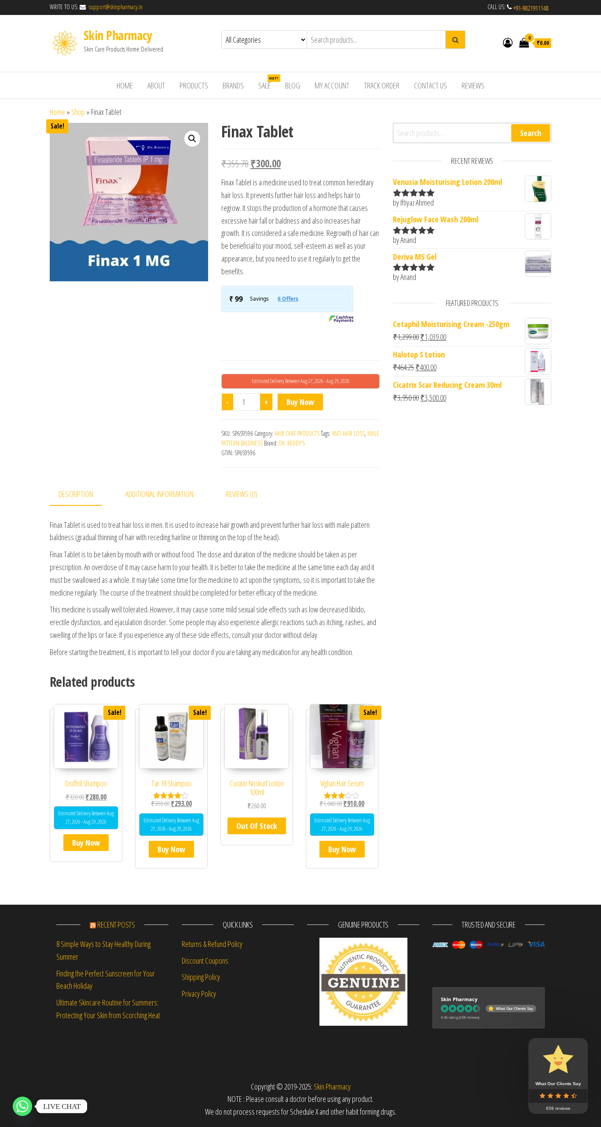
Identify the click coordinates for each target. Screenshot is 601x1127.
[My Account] (508, 42)
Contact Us (430, 85)
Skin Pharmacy (118, 35)
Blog (292, 85)
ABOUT (156, 85)
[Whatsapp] (22, 1106)
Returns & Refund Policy (212, 944)
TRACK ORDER (381, 85)
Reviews (473, 85)
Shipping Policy (201, 977)
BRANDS (233, 85)
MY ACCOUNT (332, 85)
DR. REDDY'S (292, 443)
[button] (192, 139)
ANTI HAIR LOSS (348, 433)
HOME (125, 85)
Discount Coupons (205, 960)
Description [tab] (76, 494)
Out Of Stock (256, 826)
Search (530, 133)
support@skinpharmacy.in (115, 7)
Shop (78, 112)
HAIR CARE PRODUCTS (297, 433)
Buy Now (300, 402)
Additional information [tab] (159, 494)
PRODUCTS (194, 85)
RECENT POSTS (116, 924)
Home (57, 112)
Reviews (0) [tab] (241, 494)
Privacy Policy (199, 993)
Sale (267, 83)
